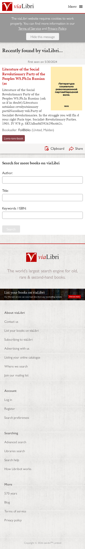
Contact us (11, 321)
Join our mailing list (16, 375)
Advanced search (15, 441)
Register (9, 408)
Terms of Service (29, 28)
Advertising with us (16, 348)
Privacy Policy (57, 28)
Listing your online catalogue (22, 357)
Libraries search (14, 450)
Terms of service (15, 511)
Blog (7, 502)
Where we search (16, 366)
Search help (11, 459)
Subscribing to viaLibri (18, 339)
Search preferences (16, 417)
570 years (10, 493)
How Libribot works (17, 468)
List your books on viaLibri (21, 330)
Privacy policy (13, 520)
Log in (8, 399)
